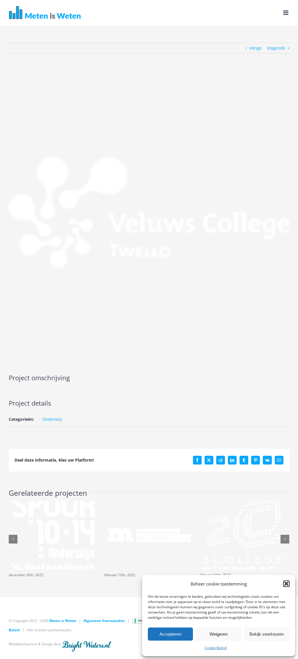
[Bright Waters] (86, 644)
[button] (286, 584)
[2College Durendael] (244, 503)
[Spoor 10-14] (53, 503)
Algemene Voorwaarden (104, 620)
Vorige (255, 48)
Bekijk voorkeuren (266, 634)
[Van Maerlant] (149, 503)
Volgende (276, 48)
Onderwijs (52, 419)
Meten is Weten (62, 620)
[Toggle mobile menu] (286, 13)
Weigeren (219, 634)
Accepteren (170, 634)
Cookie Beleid (216, 647)
